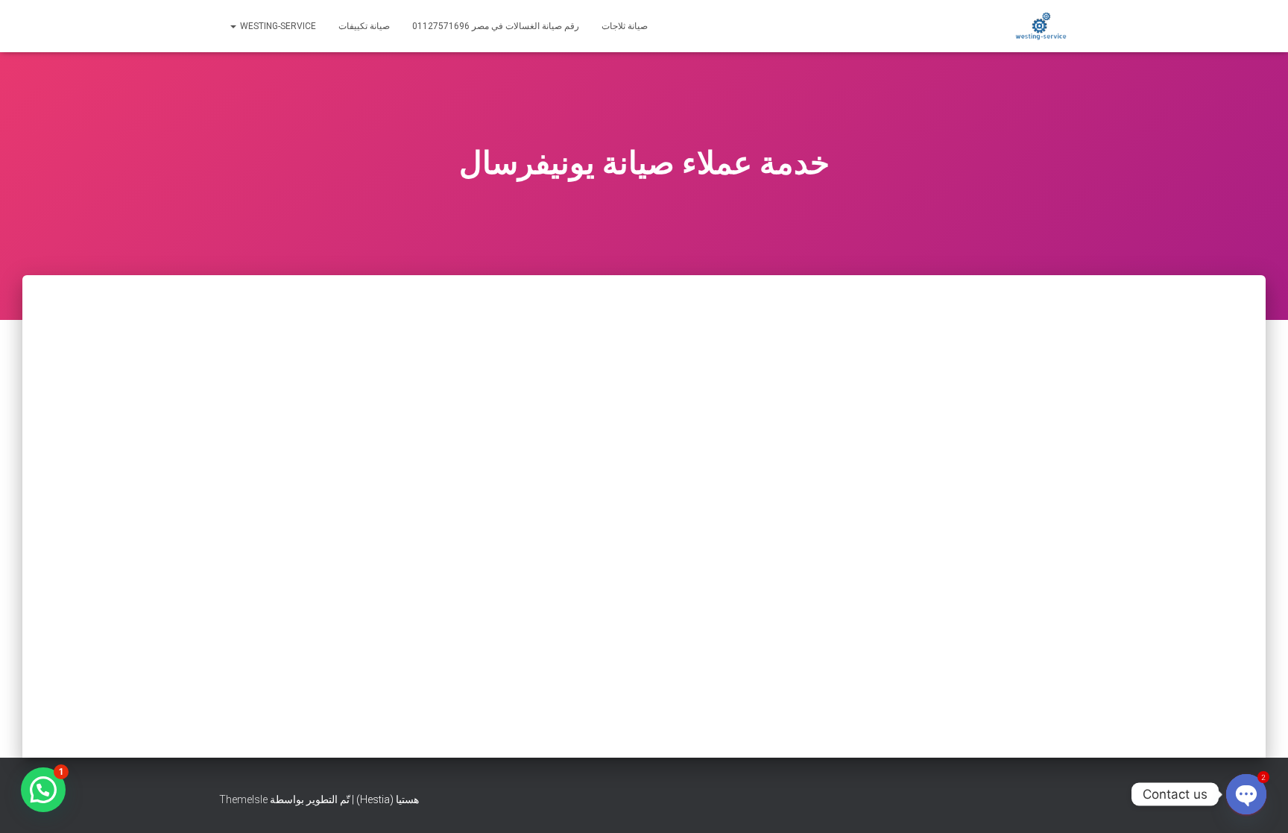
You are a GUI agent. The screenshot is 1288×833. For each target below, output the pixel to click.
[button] (43, 789)
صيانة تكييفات (364, 26)
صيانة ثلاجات (625, 26)
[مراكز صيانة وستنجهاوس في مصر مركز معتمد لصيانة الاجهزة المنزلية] (1041, 26)
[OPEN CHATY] (1246, 794)
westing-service (277, 26)
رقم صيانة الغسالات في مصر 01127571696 (495, 26)
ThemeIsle (243, 799)
